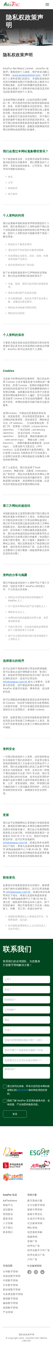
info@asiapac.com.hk (15, 681)
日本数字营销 (10, 1285)
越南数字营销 (10, 1303)
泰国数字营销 (10, 1298)
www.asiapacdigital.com (26, 75)
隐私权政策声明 (26, 1334)
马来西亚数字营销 (13, 1294)
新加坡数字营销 (11, 1289)
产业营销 (8, 1312)
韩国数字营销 (10, 1307)
